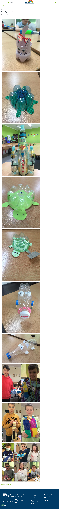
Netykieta (4, 505)
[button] (10, 2)
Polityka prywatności (7, 503)
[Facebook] (16, 502)
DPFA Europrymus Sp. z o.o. (8, 501)
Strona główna (5, 5)
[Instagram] (18, 502)
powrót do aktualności (5, 484)
